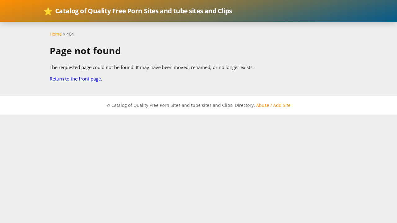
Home (56, 34)
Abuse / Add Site (273, 105)
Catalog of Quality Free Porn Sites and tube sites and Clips (137, 11)
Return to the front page (75, 79)
